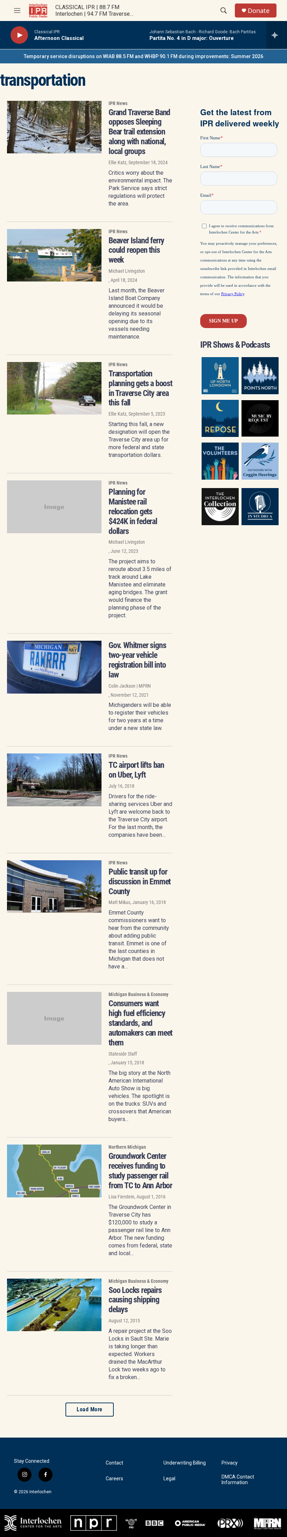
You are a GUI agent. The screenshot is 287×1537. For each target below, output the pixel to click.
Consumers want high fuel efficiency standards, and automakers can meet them (140, 1023)
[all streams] (276, 35)
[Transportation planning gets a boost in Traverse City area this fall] (54, 388)
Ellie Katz (117, 162)
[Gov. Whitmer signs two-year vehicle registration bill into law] (54, 667)
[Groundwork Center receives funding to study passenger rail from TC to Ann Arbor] (54, 1171)
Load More (90, 1409)
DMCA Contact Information (238, 1479)
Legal (169, 1478)
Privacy (230, 1463)
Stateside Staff (122, 1054)
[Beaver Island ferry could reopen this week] (54, 255)
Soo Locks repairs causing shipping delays (135, 1300)
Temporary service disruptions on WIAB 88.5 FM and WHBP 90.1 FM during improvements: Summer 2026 (143, 56)
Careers (114, 1478)
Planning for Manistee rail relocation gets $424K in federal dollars (132, 511)
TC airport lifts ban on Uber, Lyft (136, 770)
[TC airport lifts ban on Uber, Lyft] (54, 779)
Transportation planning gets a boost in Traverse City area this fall (140, 388)
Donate (259, 10)
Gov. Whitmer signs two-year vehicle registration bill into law (137, 659)
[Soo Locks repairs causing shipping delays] (54, 1305)
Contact (114, 1463)
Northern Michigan (127, 1147)
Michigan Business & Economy (138, 994)
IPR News (117, 103)
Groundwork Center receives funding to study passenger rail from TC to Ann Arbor (140, 1170)
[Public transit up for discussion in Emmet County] (54, 886)
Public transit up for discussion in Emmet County (139, 881)
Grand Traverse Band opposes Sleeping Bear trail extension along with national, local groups (139, 131)
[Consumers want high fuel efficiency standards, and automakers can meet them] (54, 1018)
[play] (19, 35)
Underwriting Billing (184, 1463)
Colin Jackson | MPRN (129, 686)
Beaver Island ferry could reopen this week (136, 250)
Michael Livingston (126, 271)
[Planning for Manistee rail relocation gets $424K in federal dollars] (54, 506)
